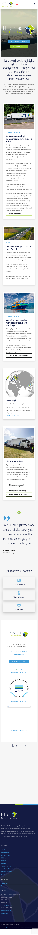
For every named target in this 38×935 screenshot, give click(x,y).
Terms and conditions (27, 927)
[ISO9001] (19, 669)
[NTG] (7, 2)
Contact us (4, 913)
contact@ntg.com (6, 910)
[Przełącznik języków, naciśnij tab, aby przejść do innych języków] (18, 4)
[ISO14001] (19, 677)
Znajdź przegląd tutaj (12, 415)
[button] (19, 213)
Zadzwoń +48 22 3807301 (19, 652)
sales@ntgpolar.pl (19, 654)
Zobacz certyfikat (19, 672)
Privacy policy (6, 927)
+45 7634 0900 (8, 905)
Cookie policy (16, 927)
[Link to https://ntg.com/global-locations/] (34, 4)
